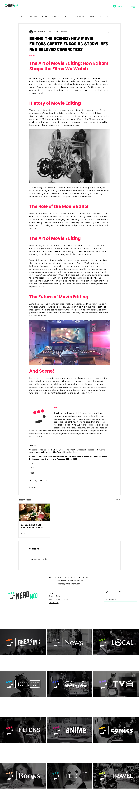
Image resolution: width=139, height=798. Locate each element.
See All (118, 499)
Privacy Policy (55, 596)
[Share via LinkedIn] (41, 480)
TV (101, 17)
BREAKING (34, 17)
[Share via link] (46, 480)
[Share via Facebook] (30, 480)
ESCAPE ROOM (78, 17)
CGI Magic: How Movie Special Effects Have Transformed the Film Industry (32, 526)
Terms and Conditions (59, 599)
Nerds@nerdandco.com (69, 583)
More (109, 17)
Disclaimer (54, 602)
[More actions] (108, 32)
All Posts (21, 17)
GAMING (92, 17)
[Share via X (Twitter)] (36, 480)
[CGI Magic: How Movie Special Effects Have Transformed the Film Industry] (34, 512)
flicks (32, 467)
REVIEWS (55, 17)
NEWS (44, 17)
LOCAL (65, 17)
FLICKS (32, 473)
